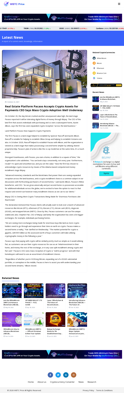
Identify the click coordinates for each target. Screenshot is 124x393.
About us (42, 382)
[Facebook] (50, 375)
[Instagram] (73, 375)
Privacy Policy (88, 390)
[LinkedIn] (66, 375)
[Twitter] (58, 375)
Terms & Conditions (104, 390)
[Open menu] (119, 4)
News (81, 382)
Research (92, 382)
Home (31, 382)
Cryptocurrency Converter (62, 382)
